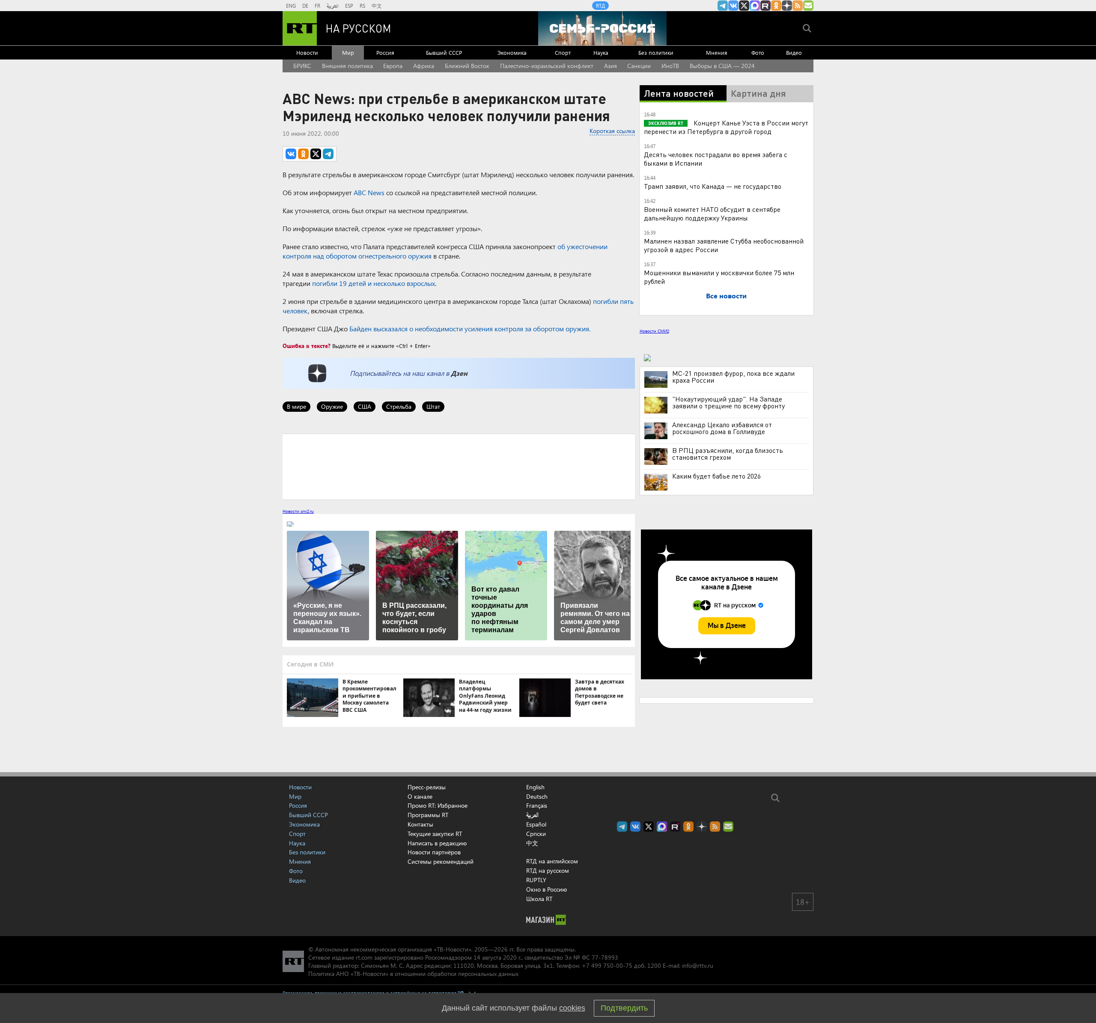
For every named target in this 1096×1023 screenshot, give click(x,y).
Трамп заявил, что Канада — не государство (712, 185)
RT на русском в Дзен (787, 5)
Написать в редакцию (437, 843)
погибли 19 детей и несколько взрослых (373, 283)
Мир (348, 52)
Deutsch (537, 796)
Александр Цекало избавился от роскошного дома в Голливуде (722, 428)
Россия (385, 52)
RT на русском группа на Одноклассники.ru (776, 5)
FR (317, 5)
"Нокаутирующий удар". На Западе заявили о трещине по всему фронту (728, 402)
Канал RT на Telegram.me (723, 5)
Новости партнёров (434, 852)
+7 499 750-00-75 (607, 965)
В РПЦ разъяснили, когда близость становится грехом (727, 454)
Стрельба (398, 406)
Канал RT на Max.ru (755, 5)
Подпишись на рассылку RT (808, 5)
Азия (610, 66)
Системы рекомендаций (441, 861)
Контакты (420, 824)
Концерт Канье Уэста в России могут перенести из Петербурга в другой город (726, 127)
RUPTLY (536, 880)
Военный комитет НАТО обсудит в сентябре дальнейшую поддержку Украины (712, 213)
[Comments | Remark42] (459, 466)
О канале (420, 796)
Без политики (655, 52)
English (535, 787)
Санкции (639, 66)
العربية (333, 5)
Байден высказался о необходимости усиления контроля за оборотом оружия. (469, 328)
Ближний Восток (467, 66)
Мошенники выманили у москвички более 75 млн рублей (719, 276)
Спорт (563, 52)
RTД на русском (547, 870)
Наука (600, 52)
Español (536, 824)
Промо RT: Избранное (438, 805)
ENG (291, 5)
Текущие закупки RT (435, 834)
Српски (536, 834)
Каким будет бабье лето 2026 (716, 476)
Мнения (716, 52)
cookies (572, 1008)
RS (362, 5)
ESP (349, 5)
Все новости (726, 295)
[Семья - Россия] (602, 28)
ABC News (369, 192)
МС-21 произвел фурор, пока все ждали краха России (733, 377)
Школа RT (539, 899)
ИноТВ (670, 66)
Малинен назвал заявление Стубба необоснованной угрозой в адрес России (724, 245)
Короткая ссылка (612, 131)
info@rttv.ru (697, 965)
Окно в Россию (546, 889)
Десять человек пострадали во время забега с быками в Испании (715, 158)
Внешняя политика (347, 66)
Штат (433, 406)
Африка (423, 66)
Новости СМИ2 (654, 331)
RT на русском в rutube (765, 5)
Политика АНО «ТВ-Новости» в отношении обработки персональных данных (413, 973)
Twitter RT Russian (744, 5)
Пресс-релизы (427, 787)
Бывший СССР (444, 52)
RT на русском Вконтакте (733, 5)
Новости (307, 52)
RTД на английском (552, 861)
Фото (757, 52)
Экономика (512, 52)
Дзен (459, 373)
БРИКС (302, 66)
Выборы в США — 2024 (722, 66)
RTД (600, 5)
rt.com (364, 957)
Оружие (332, 406)
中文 (377, 5)
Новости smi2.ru (298, 511)
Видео (794, 52)
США (364, 406)
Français (536, 805)
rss (797, 5)
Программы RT (428, 815)
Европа (392, 66)
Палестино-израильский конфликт (546, 66)
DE (305, 5)
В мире (296, 406)
